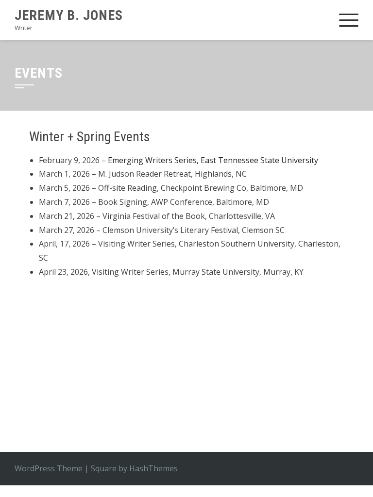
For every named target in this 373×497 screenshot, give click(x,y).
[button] (38, 349)
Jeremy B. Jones (69, 15)
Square (104, 468)
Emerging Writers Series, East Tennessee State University (214, 160)
